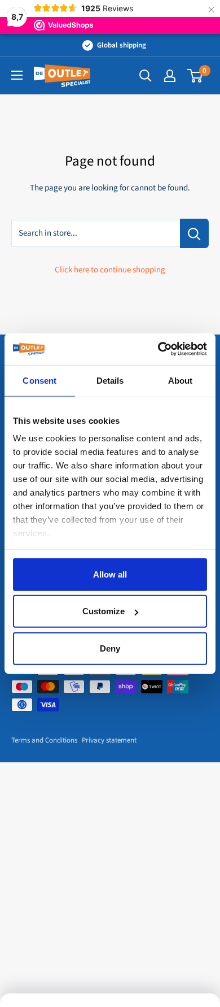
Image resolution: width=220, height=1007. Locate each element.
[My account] (169, 76)
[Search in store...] (194, 233)
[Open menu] (17, 75)
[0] (195, 76)
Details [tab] (110, 380)
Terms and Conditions (44, 740)
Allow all (110, 574)
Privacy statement (109, 740)
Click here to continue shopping (110, 270)
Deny (110, 648)
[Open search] (145, 76)
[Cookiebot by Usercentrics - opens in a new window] (158, 349)
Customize (103, 611)
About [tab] (180, 380)
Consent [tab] (39, 380)
